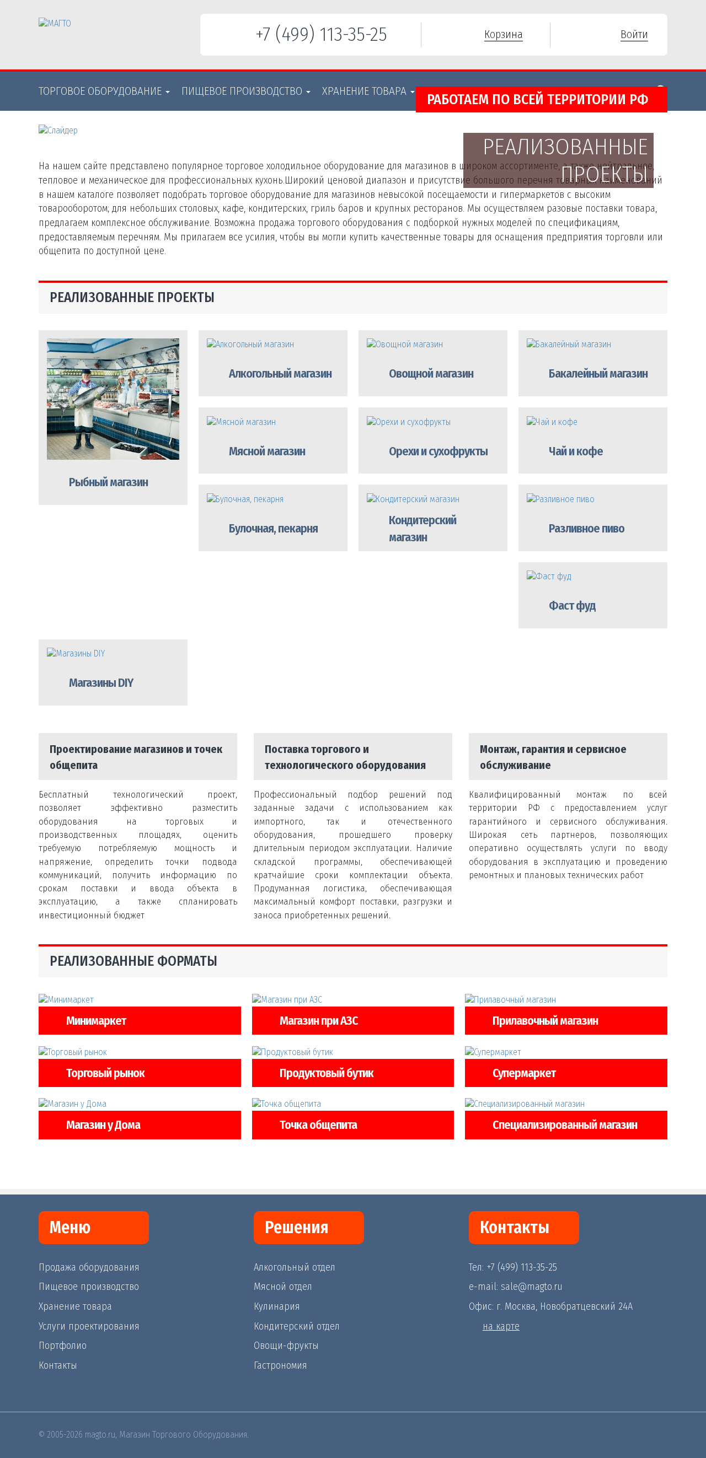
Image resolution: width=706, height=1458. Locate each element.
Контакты (58, 1365)
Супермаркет (524, 1073)
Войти (634, 34)
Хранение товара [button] (365, 91)
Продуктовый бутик (326, 1073)
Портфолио (63, 1345)
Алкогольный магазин (280, 373)
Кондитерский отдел (297, 1326)
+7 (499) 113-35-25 (321, 34)
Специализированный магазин (565, 1124)
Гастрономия (280, 1365)
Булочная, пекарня (273, 528)
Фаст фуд (572, 605)
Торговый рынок (105, 1073)
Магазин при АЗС (319, 1020)
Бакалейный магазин (598, 373)
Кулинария (277, 1306)
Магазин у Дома (103, 1124)
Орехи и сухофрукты (438, 451)
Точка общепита (318, 1124)
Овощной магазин (431, 373)
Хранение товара (75, 1306)
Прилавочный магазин (545, 1020)
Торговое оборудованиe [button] (101, 91)
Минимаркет (96, 1020)
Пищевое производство (89, 1287)
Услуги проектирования (89, 1326)
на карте (501, 1326)
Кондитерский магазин (422, 529)
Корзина (503, 34)
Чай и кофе (576, 451)
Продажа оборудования (89, 1267)
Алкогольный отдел (294, 1267)
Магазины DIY (101, 682)
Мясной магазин (267, 451)
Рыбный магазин (108, 482)
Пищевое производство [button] (243, 91)
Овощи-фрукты (286, 1345)
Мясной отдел (283, 1287)
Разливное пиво (586, 528)
